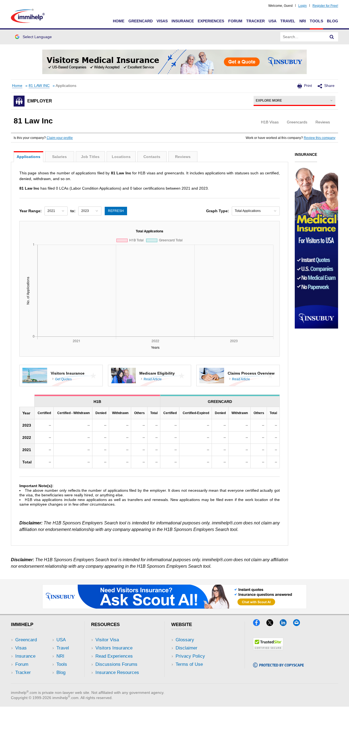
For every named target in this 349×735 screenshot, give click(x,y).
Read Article (153, 379)
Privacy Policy (190, 656)
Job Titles (90, 156)
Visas (162, 21)
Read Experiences (114, 656)
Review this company (319, 138)
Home (118, 21)
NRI (302, 21)
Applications (28, 156)
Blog (332, 21)
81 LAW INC (39, 86)
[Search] (331, 36)
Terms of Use (189, 664)
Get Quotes (63, 379)
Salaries (59, 156)
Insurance (183, 21)
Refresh (116, 211)
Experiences (211, 21)
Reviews (183, 156)
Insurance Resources (117, 672)
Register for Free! (325, 6)
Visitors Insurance (114, 648)
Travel (287, 21)
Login (302, 6)
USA (272, 21)
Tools (316, 21)
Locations (121, 156)
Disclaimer (186, 648)
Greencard (140, 21)
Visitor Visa (107, 639)
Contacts (151, 156)
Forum (235, 21)
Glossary (185, 639)
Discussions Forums (116, 664)
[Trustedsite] (268, 648)
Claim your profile (60, 138)
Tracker (255, 21)
